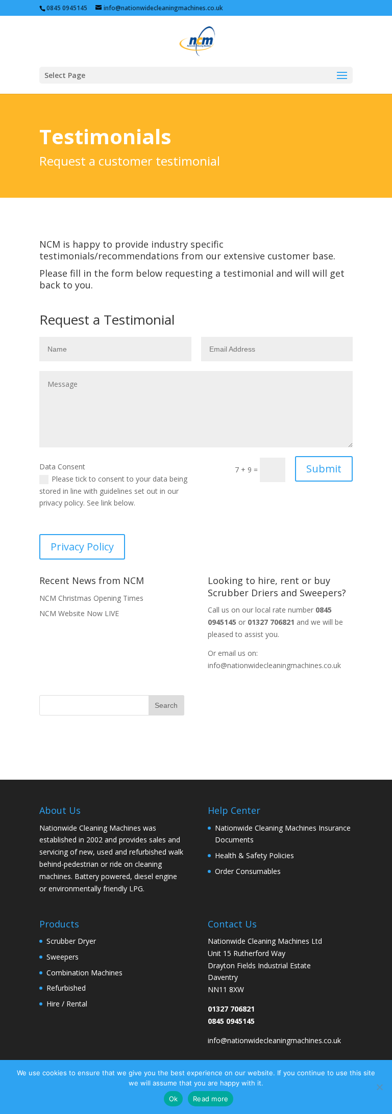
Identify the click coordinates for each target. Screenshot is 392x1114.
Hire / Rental (66, 1004)
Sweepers (62, 957)
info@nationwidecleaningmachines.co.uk (274, 665)
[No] (379, 1087)
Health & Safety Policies (254, 855)
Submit (323, 468)
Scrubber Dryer (71, 941)
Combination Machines (84, 972)
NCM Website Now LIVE (79, 613)
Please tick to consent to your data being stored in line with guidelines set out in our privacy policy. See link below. (113, 491)
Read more (210, 1099)
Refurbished (66, 988)
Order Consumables (248, 871)
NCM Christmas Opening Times (91, 598)
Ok (173, 1099)
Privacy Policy (82, 546)
